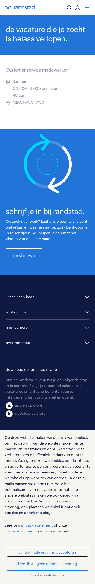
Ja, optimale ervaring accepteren (47, 552)
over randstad (18, 342)
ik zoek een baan (20, 296)
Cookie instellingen (47, 575)
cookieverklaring (19, 531)
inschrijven (24, 255)
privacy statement (37, 525)
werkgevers (16, 312)
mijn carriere (17, 327)
